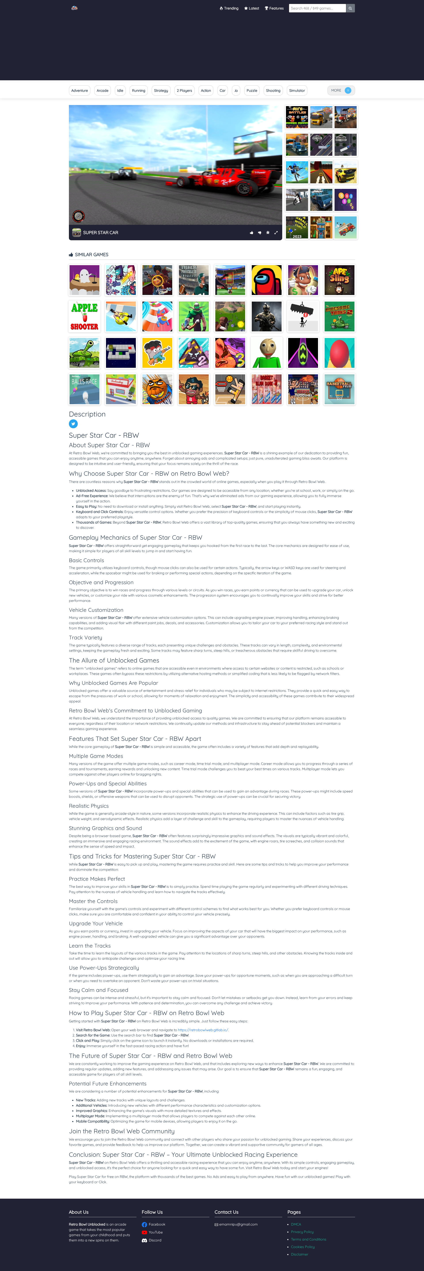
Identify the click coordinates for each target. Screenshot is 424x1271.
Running (138, 90)
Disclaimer (299, 1254)
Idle (120, 90)
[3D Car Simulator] (345, 172)
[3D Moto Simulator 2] (297, 200)
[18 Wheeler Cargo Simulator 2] (321, 117)
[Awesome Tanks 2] (340, 316)
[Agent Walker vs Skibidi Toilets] (121, 280)
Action (206, 90)
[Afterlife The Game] (84, 280)
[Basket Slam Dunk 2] (267, 389)
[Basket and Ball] (157, 389)
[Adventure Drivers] (345, 227)
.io (236, 90)
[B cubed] (121, 353)
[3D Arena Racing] (321, 172)
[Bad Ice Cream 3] (230, 353)
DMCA (296, 1224)
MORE (336, 90)
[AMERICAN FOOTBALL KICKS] (230, 280)
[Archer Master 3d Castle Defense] (230, 316)
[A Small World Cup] (297, 227)
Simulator (297, 90)
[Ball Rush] (303, 353)
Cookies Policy (303, 1247)
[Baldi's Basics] (267, 353)
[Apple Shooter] (84, 316)
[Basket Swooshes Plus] (303, 389)
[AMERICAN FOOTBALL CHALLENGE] (194, 280)
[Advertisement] (212, 49)
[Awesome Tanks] (84, 353)
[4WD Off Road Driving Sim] (321, 200)
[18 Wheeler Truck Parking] (345, 145)
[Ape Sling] (340, 280)
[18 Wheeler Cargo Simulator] (345, 117)
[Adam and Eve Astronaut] (321, 227)
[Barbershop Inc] (121, 389)
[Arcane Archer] (194, 316)
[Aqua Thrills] (121, 316)
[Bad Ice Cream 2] (194, 353)
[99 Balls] (345, 200)
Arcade (102, 90)
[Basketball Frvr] (340, 389)
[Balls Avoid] (340, 353)
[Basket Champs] (194, 389)
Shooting (273, 90)
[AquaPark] (157, 316)
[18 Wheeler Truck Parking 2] (321, 145)
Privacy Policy (302, 1232)
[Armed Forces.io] (267, 316)
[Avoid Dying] (303, 316)
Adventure (79, 90)
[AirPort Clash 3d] (157, 280)
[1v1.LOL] (297, 172)
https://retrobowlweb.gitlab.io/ (203, 1030)
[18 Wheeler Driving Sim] (297, 145)
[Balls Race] (84, 389)
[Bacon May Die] (157, 353)
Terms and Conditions (308, 1239)
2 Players (184, 90)
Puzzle (252, 90)
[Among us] (267, 280)
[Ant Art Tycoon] (303, 280)
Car (222, 90)
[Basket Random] (230, 389)
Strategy (161, 90)
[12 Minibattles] (297, 117)
